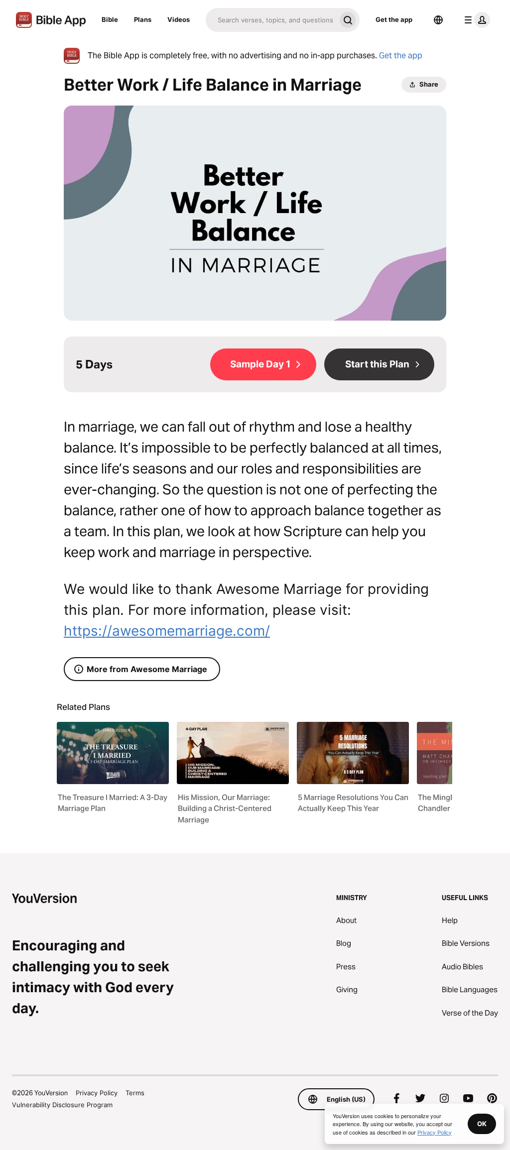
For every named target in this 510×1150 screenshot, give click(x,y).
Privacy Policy (97, 1093)
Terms (135, 1093)
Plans (142, 19)
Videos (178, 19)
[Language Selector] (438, 20)
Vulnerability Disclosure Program (62, 1105)
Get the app (394, 19)
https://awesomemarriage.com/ (167, 630)
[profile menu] (475, 20)
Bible (110, 19)
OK (482, 1124)
